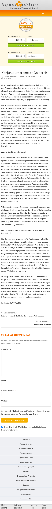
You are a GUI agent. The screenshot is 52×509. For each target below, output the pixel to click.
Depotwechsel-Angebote (26, 476)
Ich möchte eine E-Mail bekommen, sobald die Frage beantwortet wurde (23, 428)
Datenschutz (4, 506)
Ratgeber (26, 485)
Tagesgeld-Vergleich (26, 449)
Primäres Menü (49, 13)
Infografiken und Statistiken (26, 480)
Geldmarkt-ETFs (26, 462)
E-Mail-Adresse (8, 390)
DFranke (23, 77)
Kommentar (6, 349)
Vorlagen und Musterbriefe (26, 490)
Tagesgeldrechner (26, 444)
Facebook (44, 506)
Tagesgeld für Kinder (26, 458)
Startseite (26, 439)
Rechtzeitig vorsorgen (42, 323)
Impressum (34, 506)
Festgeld (26, 471)
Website (4, 401)
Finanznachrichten (26, 499)
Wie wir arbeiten (18, 506)
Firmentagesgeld (26, 453)
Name (4, 380)
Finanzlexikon (26, 494)
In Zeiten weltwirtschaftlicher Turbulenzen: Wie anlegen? (22, 314)
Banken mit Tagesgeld (26, 467)
